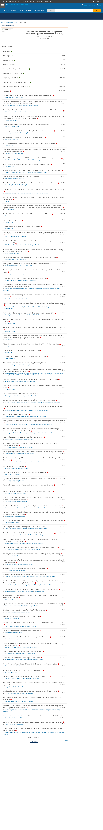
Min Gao (12, 653)
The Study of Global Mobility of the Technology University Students (25, 363)
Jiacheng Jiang (28, 660)
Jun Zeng (7, 678)
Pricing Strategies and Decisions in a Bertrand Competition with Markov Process (29, 143)
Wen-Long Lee (26, 732)
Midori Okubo (19, 381)
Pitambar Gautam (10, 389)
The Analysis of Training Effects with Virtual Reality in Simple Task (24, 568)
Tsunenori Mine (18, 718)
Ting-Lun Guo (26, 396)
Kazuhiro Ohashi (50, 576)
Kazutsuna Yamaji (21, 259)
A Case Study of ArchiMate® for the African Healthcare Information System (27, 491)
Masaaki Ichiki (9, 307)
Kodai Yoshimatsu (19, 535)
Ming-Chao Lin (54, 732)
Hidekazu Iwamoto (10, 193)
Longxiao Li (32, 606)
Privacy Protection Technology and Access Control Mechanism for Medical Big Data (30, 664)
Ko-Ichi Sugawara (47, 307)
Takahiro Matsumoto (21, 410)
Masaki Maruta (9, 718)
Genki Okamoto (9, 439)
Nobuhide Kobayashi (11, 468)
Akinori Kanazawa (10, 570)
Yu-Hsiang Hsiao (9, 133)
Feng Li (19, 678)
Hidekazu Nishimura (48, 172)
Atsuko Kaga (36, 160)
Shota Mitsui (8, 280)
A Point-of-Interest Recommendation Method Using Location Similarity (26, 676)
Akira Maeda (17, 556)
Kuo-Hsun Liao (9, 153)
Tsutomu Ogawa (9, 210)
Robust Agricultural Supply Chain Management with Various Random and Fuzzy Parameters (33, 110)
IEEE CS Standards (14, 1)
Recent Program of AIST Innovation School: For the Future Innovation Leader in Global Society (33, 303)
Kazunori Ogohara (41, 528)
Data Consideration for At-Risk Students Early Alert (19, 394)
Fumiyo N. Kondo (9, 687)
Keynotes (6, 91)
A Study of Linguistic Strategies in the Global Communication (23, 437)
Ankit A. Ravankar (29, 288)
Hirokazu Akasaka (25, 245)
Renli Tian (14, 672)
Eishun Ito (7, 701)
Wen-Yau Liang (9, 599)
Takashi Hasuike (33, 106)
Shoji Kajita (16, 245)
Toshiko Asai (18, 585)
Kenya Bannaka (45, 373)
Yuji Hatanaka (32, 528)
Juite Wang (8, 139)
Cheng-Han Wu (9, 145)
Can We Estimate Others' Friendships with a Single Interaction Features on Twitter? (30, 547)
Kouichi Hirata (18, 632)
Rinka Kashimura (9, 585)
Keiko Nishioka (9, 160)
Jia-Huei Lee (35, 647)
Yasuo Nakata (49, 375)
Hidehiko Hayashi (28, 564)
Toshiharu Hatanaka (29, 381)
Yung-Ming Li (15, 639)
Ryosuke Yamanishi (30, 535)
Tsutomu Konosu (48, 424)
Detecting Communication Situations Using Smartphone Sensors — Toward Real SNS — (31, 716)
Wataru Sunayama (22, 528)
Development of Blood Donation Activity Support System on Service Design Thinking (30, 589)
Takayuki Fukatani (10, 453)
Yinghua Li (13, 678)
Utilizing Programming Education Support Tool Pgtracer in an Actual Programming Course (32, 722)
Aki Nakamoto (30, 172)
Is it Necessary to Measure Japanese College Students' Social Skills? (25, 356)
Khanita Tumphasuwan (11, 120)
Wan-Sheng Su (45, 732)
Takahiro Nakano (29, 453)
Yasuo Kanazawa (57, 307)
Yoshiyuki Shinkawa (18, 179)
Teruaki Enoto (21, 236)
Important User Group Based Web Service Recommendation (22, 651)
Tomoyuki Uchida (40, 710)
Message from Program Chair (12, 73)
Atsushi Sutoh (20, 453)
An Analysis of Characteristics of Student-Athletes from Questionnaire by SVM (28, 313)
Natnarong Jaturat (25, 433)
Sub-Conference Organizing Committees (16, 82)
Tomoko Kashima (20, 112)
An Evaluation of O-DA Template (13, 466)
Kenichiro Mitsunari (27, 375)
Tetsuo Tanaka (28, 508)
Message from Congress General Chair (15, 69)
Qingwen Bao (15, 253)
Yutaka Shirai (17, 474)
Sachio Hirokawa (27, 315)
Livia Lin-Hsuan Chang (25, 266)
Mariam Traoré (21, 493)
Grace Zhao (8, 618)
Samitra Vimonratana (54, 402)
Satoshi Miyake (40, 535)
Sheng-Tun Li (26, 185)
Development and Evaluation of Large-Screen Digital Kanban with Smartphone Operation (32, 506)
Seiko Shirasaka (20, 462)
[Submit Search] (97, 10)
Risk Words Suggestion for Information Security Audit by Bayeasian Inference (28, 485)
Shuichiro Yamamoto (32, 462)
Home (2, 22)
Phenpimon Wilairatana (11, 424)
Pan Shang (20, 660)
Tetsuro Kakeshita (10, 724)
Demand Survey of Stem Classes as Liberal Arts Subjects (21, 350)
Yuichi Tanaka (30, 576)
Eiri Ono (7, 236)
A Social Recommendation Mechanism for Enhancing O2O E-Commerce (26, 637)
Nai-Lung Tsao (9, 396)
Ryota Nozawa (20, 549)
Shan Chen (8, 606)
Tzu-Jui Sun (34, 396)
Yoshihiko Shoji (9, 352)
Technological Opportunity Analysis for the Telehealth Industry (23, 137)
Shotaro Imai (8, 288)
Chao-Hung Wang (10, 365)
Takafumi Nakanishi (10, 576)
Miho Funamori (9, 228)
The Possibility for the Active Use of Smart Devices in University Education (27, 214)
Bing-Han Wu (16, 666)
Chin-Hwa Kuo (18, 396)
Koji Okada (16, 522)
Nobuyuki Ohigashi (22, 106)
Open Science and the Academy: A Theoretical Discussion (21, 226)
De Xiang (7, 660)
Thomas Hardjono (43, 462)
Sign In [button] (99, 1)
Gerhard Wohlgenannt (24, 612)
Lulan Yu (7, 653)
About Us (33, 1)
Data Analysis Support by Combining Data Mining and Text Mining (24, 527)
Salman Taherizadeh (10, 501)
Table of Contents (9, 64)
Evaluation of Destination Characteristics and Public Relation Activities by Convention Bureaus (33, 189)
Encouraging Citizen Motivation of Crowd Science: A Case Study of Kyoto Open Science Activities (34, 233)
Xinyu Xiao (18, 653)
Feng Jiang (8, 672)
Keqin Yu (41, 660)
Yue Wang (30, 410)
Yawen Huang (9, 564)
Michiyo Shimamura (18, 280)
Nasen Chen (8, 216)
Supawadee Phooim (23, 402)
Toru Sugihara (9, 315)
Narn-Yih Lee (8, 666)
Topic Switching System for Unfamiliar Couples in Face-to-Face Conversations (28, 533)
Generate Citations (8, 25)
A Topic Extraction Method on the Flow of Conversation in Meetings (25, 575)
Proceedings (9, 22)
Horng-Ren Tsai (29, 365)
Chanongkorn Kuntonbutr (35, 424)
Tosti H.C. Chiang (35, 732)
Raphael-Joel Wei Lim (15, 375)
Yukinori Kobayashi (48, 288)
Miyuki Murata (20, 724)
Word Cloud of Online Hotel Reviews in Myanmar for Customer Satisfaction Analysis (30, 691)
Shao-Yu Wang (9, 732)
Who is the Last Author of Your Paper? (15, 414)
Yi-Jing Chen (15, 139)
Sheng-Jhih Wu (19, 481)
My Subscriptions (10, 10)
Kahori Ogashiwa (9, 410)
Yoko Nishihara (9, 535)
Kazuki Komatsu (19, 508)
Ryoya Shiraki (8, 179)
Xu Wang (14, 606)
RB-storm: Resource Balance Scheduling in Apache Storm (21, 658)
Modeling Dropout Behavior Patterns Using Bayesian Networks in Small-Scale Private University (34, 327)
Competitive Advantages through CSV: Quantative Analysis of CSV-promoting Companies (32, 158)
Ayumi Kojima (38, 172)
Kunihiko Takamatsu (11, 373)
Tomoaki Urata (9, 556)
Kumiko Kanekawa (10, 416)
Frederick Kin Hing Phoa (11, 266)
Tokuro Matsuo (20, 193)
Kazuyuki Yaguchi (20, 516)
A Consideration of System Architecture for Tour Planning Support (25, 472)
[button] (94, 1)
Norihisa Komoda (43, 193)
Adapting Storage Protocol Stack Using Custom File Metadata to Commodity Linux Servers (32, 452)
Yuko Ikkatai (13, 236)
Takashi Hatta (9, 172)
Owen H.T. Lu (17, 732)
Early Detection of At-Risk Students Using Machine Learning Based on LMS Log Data (30, 379)
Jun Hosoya (8, 201)
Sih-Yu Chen (18, 185)
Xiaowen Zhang (16, 618)
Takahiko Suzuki (31, 416)
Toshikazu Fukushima (31, 193)
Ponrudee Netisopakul (11, 612)
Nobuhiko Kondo (9, 381)
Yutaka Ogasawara (39, 576)
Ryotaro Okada (21, 576)
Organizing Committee (10, 78)
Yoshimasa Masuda (10, 462)
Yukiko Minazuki (34, 585)
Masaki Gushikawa (17, 447)
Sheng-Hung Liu (9, 185)
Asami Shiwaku (9, 626)
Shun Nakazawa (9, 508)
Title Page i (6, 51)
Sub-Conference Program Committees (15, 86)
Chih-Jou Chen (19, 97)
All (51, 10)
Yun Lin (26, 606)
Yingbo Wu (20, 606)
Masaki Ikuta (17, 543)
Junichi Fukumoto (38, 543)
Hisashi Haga (38, 288)
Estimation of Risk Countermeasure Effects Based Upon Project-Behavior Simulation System (33, 520)
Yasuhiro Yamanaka (30, 280)
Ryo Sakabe (8, 447)
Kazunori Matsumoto (39, 508)
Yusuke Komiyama (10, 259)
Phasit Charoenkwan (27, 693)
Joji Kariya (37, 410)
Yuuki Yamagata (9, 710)
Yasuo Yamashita (17, 216)
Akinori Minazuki (18, 564)
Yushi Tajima (8, 340)
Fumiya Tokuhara (51, 710)
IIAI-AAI (16, 22)
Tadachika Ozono (16, 701)
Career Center (25, 1)
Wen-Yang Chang (10, 481)
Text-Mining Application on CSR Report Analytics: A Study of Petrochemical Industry (30, 183)
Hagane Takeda (34, 245)
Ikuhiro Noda (54, 373)
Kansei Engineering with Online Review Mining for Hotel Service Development (28, 131)
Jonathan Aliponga (10, 358)
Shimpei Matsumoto (10, 106)
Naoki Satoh (8, 487)
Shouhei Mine (28, 307)
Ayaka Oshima (9, 522)
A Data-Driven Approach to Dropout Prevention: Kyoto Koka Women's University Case (31, 344)
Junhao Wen (25, 678)
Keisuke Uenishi (28, 160)
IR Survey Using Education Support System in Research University (24, 278)
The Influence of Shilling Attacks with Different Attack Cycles (22, 670)
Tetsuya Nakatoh (21, 416)
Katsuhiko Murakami (23, 373)
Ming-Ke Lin (27, 133)
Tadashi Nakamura (38, 375)
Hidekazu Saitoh (37, 307)
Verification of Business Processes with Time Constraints (21, 177)
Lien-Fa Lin (8, 639)
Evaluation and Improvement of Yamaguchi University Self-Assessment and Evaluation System (33, 406)
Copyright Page (8, 60)
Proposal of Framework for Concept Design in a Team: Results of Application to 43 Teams (32, 170)
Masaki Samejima (17, 487)
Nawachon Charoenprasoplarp (39, 402)
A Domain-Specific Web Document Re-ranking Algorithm (21, 616)
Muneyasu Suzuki (18, 307)
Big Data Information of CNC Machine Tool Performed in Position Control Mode (29, 479)
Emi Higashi (26, 585)
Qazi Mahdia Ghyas (20, 687)
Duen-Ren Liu (9, 647)
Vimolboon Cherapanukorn (12, 693)
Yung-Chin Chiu (20, 365)
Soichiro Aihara (18, 315)
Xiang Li (24, 653)
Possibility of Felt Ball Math (12, 220)
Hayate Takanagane (10, 591)
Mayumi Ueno (9, 222)
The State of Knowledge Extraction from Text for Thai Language (24, 610)
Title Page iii (7, 56)
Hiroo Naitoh (44, 410)
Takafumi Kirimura (35, 373)
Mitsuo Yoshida (38, 549)
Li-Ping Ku (8, 253)
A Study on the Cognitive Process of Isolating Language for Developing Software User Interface (34, 421)
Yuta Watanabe (29, 591)
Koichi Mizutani (23, 424)
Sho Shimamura (9, 632)
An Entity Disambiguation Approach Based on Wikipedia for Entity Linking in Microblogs (32, 554)
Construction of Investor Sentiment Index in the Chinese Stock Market (26, 124)
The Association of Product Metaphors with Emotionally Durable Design (26, 164)
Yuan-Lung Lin (9, 274)
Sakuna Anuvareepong (11, 402)
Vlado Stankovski (22, 501)
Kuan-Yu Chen (17, 647)
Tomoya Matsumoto (10, 528)
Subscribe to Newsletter (44, 1)
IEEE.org (4, 1)
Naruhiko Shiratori (10, 331)
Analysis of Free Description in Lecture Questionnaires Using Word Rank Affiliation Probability (33, 622)
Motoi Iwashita (9, 474)
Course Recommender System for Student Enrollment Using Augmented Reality (29, 400)
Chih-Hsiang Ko (9, 166)
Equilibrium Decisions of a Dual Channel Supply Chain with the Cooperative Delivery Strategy (33, 604)
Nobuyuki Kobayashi (19, 172)
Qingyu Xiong (31, 653)
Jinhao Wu (35, 660)
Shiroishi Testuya (10, 323)
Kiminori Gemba (18, 160)
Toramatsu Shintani (27, 701)
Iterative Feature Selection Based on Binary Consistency (21, 631)
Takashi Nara (37, 315)
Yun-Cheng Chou (26, 647)
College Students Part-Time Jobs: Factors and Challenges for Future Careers (27, 95)
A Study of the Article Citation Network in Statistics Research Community (27, 264)
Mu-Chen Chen (19, 133)
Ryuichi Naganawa (8, 309)
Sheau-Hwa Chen (19, 153)
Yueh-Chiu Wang (9, 97)
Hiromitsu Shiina (31, 626)
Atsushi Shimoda (9, 516)
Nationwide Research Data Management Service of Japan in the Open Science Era (29, 257)
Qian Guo (38, 606)
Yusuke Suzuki (30, 710)
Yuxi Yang (7, 126)
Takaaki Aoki (8, 245)
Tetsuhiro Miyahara (20, 710)
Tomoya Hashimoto (10, 346)
